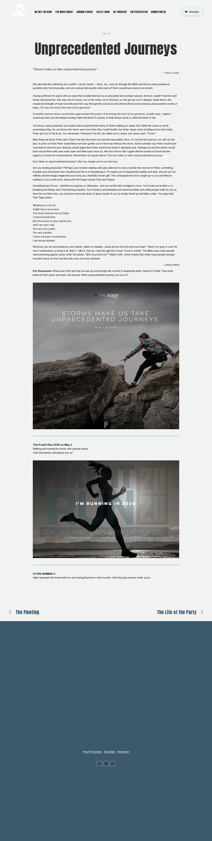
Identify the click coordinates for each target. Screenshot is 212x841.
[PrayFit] (106, 763)
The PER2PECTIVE (139, 12)
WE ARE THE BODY (43, 12)
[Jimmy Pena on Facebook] (99, 763)
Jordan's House (84, 12)
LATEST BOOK (103, 12)
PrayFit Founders (92, 751)
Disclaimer (123, 751)
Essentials (109, 751)
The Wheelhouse (64, 12)
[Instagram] (112, 763)
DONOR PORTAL (158, 12)
